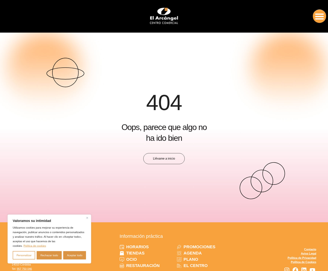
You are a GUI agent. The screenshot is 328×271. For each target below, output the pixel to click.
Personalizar (24, 255)
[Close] (87, 217)
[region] (49, 239)
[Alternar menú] (319, 16)
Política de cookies (35, 245)
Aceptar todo (74, 255)
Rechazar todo (49, 255)
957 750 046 (24, 268)
